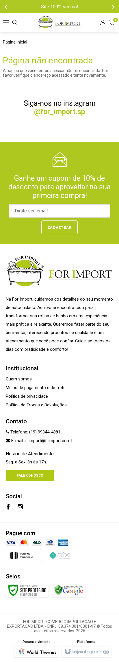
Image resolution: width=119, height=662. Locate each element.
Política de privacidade (27, 396)
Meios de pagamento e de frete (36, 387)
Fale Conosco (30, 476)
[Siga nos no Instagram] (20, 507)
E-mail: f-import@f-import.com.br (42, 440)
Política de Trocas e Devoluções (36, 405)
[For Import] (59, 22)
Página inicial (15, 42)
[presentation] (6, 6)
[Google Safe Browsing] (69, 589)
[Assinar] (59, 227)
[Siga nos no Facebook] (8, 507)
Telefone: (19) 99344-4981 (34, 432)
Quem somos (19, 379)
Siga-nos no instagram (60, 107)
